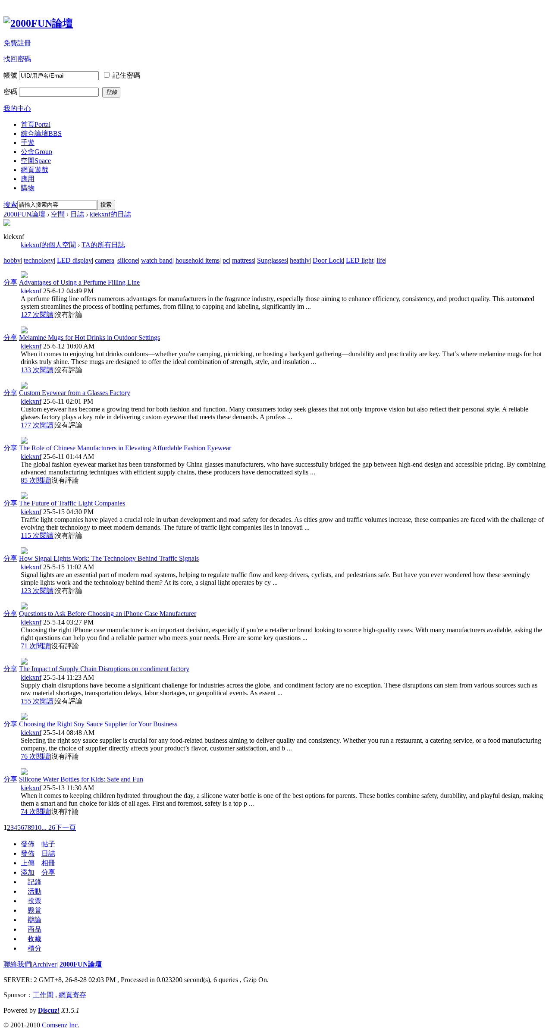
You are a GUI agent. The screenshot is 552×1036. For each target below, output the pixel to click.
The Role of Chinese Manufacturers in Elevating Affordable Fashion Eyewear (125, 448)
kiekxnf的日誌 (110, 214)
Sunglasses (272, 260)
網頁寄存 (72, 994)
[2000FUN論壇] (38, 23)
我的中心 (17, 108)
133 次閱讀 (37, 370)
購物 (27, 188)
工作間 (43, 994)
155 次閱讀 (37, 701)
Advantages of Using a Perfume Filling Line (79, 282)
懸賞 (34, 910)
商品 (34, 929)
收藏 (34, 938)
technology (39, 260)
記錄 (34, 881)
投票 (34, 900)
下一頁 (65, 827)
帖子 (48, 844)
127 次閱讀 (37, 314)
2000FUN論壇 (24, 214)
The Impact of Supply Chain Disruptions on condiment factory (104, 668)
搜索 (10, 204)
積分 (34, 948)
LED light (359, 260)
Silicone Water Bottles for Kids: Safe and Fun (81, 779)
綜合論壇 (41, 133)
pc (226, 260)
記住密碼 (126, 75)
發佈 (27, 844)
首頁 (35, 124)
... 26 (48, 827)
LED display (74, 260)
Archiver (44, 964)
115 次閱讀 (37, 535)
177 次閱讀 (37, 425)
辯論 (34, 919)
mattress (243, 260)
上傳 (27, 862)
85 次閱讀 (35, 480)
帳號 (10, 75)
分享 (10, 282)
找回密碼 (17, 59)
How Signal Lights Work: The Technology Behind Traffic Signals (109, 558)
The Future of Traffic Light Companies (72, 503)
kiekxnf (31, 291)
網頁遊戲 (34, 169)
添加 (27, 872)
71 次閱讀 (35, 646)
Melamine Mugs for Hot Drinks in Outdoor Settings (89, 337)
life (380, 260)
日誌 (77, 214)
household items (198, 260)
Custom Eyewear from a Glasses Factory (74, 392)
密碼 (10, 91)
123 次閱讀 (37, 590)
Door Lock (328, 260)
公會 (36, 151)
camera (104, 260)
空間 (36, 160)
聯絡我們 (17, 964)
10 (37, 827)
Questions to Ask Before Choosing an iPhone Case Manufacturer (107, 613)
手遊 (27, 142)
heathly (300, 260)
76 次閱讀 (35, 756)
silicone (127, 260)
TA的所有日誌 (103, 244)
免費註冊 (17, 43)
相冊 (48, 862)
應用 (27, 178)
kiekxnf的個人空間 (48, 244)
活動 (34, 891)
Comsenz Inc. (60, 1025)
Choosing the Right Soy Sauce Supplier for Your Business (98, 724)
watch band (156, 260)
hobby (12, 260)
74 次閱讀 (35, 811)
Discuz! (49, 1010)
